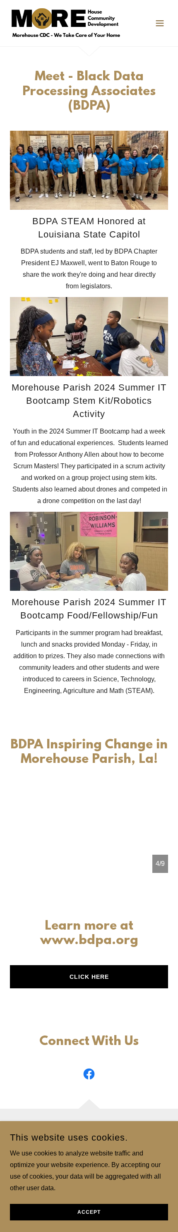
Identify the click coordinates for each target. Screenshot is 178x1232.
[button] (160, 23)
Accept (89, 1212)
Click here (89, 976)
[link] (65, 23)
